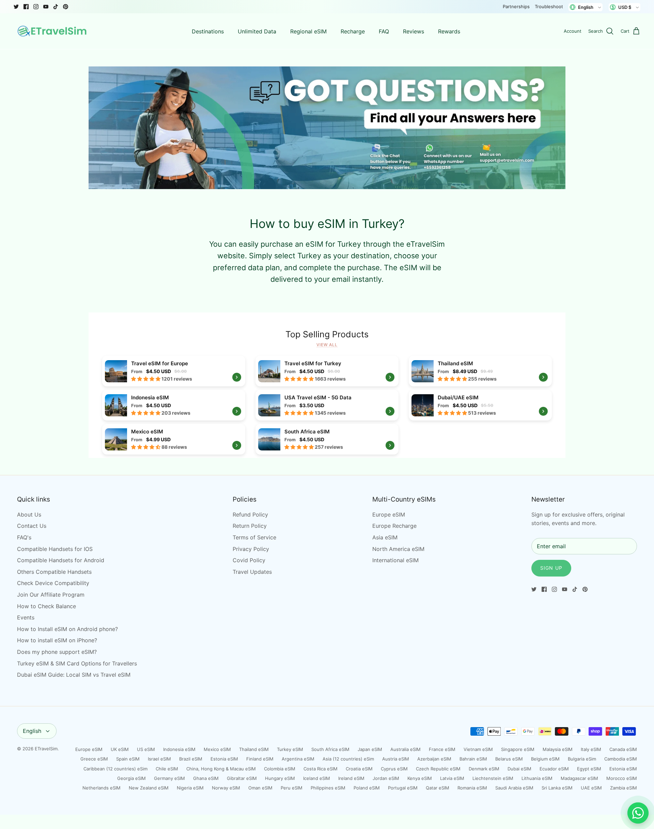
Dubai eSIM (519, 768)
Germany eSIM (169, 778)
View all (327, 344)
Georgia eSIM (131, 778)
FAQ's (24, 537)
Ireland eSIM (351, 778)
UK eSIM (120, 749)
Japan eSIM (370, 749)
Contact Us (31, 525)
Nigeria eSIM (190, 787)
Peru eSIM (291, 787)
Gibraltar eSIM (242, 778)
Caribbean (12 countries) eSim (115, 768)
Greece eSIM (94, 759)
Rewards (449, 31)
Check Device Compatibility (53, 583)
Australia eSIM (405, 749)
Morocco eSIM (621, 778)
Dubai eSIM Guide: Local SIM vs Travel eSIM (73, 674)
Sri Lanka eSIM (557, 787)
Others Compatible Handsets (54, 571)
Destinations (208, 31)
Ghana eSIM (206, 778)
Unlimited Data (257, 31)
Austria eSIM (395, 759)
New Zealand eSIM (149, 787)
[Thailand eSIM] (480, 371)
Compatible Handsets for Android (60, 560)
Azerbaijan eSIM (434, 759)
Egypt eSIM (589, 768)
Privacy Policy (251, 549)
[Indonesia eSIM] (173, 405)
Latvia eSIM (452, 778)
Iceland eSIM (316, 778)
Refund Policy (250, 514)
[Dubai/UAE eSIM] (480, 405)
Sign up (551, 568)
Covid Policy (249, 560)
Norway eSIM (226, 787)
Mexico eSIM (217, 749)
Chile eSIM (167, 768)
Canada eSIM (623, 749)
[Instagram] (35, 6)
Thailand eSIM (254, 749)
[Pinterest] (65, 6)
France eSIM (442, 749)
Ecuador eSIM (554, 768)
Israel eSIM (159, 759)
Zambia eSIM (623, 787)
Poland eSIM (367, 787)
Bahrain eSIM (473, 759)
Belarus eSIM (509, 759)
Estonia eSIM (224, 759)
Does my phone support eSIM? (57, 651)
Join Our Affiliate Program (50, 594)
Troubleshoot (549, 6)
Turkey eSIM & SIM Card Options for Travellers (77, 663)
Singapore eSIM (517, 749)
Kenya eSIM (419, 778)
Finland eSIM (260, 759)
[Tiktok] (55, 6)
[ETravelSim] (53, 31)
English (32, 730)
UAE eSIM (591, 787)
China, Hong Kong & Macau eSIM (221, 768)
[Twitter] (16, 6)
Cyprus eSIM (394, 768)
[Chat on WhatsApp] (638, 813)
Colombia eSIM (279, 768)
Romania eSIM (472, 787)
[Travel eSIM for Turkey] (327, 371)
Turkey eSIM (290, 749)
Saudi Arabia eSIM (514, 787)
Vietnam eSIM (478, 749)
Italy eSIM (591, 749)
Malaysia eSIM (558, 749)
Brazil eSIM (190, 759)
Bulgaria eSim (582, 759)
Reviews (413, 31)
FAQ (384, 31)
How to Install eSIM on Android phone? (67, 629)
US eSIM (146, 749)
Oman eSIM (260, 787)
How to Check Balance (46, 606)
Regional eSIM (308, 31)
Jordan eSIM (386, 778)
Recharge (353, 31)
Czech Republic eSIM (438, 768)
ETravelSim (46, 748)
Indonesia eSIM (179, 749)
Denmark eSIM (484, 768)
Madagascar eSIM (579, 778)
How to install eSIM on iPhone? (57, 640)
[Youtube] (45, 6)
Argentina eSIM (298, 759)
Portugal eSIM (403, 787)
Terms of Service (254, 537)
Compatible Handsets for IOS (55, 549)
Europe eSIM (388, 514)
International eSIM (395, 560)
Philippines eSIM (328, 787)
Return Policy (250, 525)
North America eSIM (398, 549)
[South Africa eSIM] (327, 439)
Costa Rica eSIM (320, 768)
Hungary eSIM (280, 778)
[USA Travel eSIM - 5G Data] (327, 405)
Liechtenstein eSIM (492, 778)
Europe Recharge (394, 525)
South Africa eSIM (330, 749)
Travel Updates (252, 571)
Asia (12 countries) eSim (348, 759)
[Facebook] (26, 6)
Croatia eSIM (359, 768)
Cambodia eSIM (620, 759)
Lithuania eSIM (536, 778)
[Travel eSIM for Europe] (173, 371)
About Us (29, 514)
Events (25, 617)
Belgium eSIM (545, 759)
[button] (146, 379)
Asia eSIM (385, 537)
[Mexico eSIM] (173, 439)
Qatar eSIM (437, 787)
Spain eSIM (128, 759)
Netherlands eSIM (101, 787)
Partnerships (516, 6)
